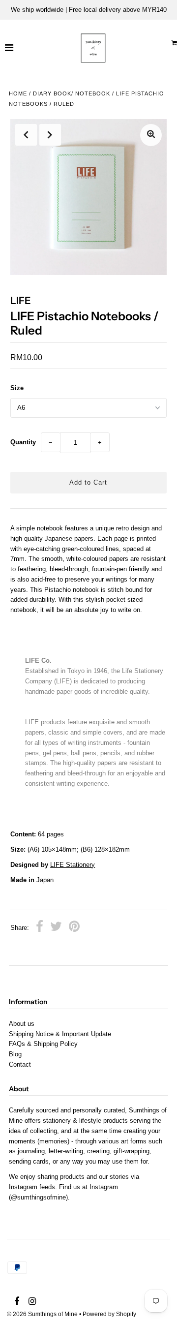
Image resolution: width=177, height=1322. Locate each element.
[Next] (50, 135)
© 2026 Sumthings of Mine (42, 1314)
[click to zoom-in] (151, 135)
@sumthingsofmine (38, 1197)
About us (21, 1023)
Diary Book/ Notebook (71, 93)
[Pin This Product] (74, 928)
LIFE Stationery (72, 864)
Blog (15, 1054)
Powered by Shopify (109, 1314)
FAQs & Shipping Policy (43, 1043)
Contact (20, 1064)
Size (17, 388)
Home (18, 93)
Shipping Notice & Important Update (60, 1034)
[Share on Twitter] (56, 928)
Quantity (23, 442)
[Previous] (26, 135)
